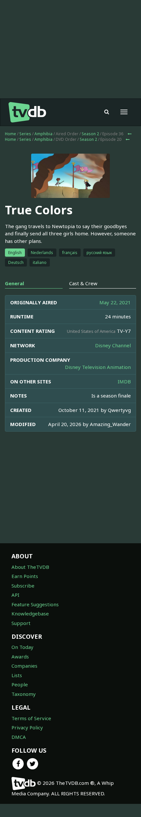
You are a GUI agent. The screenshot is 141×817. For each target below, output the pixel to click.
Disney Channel (113, 345)
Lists (16, 675)
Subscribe (22, 585)
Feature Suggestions (35, 604)
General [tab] (14, 283)
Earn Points (24, 576)
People (19, 684)
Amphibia (43, 134)
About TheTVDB (30, 567)
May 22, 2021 (115, 302)
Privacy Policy (27, 727)
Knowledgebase (30, 613)
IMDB (124, 381)
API (15, 594)
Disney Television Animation (98, 367)
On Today (22, 647)
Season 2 (90, 134)
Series (25, 134)
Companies (24, 665)
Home (10, 134)
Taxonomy (23, 694)
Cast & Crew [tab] (83, 283)
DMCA (18, 737)
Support (20, 623)
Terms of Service (31, 718)
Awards (20, 656)
